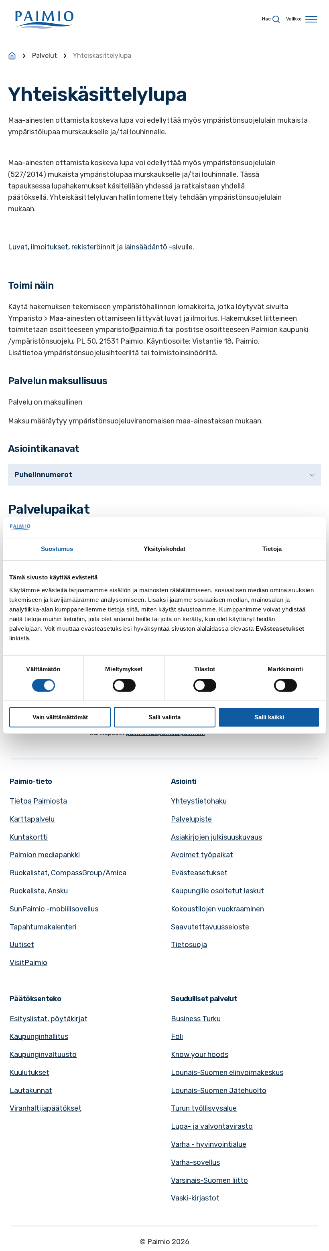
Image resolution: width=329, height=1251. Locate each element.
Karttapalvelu (32, 819)
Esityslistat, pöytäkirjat (48, 1018)
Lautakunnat (31, 1090)
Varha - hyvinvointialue (208, 1144)
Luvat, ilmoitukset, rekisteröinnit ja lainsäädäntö (87, 247)
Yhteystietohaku (199, 801)
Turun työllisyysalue (204, 1108)
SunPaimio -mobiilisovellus (54, 909)
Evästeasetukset (199, 872)
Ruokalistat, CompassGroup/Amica (68, 872)
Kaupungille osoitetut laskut (217, 891)
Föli (177, 1036)
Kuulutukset (29, 1072)
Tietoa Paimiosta (38, 801)
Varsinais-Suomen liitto (209, 1180)
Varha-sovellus (195, 1162)
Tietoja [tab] (272, 549)
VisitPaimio (28, 962)
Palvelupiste (191, 819)
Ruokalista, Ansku (39, 891)
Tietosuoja (189, 944)
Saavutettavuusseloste (210, 927)
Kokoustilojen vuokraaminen (217, 909)
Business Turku (196, 1018)
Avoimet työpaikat (202, 854)
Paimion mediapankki (45, 854)
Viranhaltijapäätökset (45, 1108)
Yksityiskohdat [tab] (164, 549)
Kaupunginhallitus (39, 1036)
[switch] (124, 685)
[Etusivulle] (12, 56)
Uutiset (22, 944)
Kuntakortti (29, 837)
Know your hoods (199, 1054)
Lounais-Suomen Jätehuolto (218, 1090)
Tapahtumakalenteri (43, 927)
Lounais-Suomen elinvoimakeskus (227, 1072)
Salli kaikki (269, 717)
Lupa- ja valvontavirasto (212, 1126)
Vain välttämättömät (60, 717)
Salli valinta (164, 717)
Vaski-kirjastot (195, 1198)
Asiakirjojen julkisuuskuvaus (216, 837)
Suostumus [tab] (57, 549)
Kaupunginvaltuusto (43, 1054)
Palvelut (44, 55)
